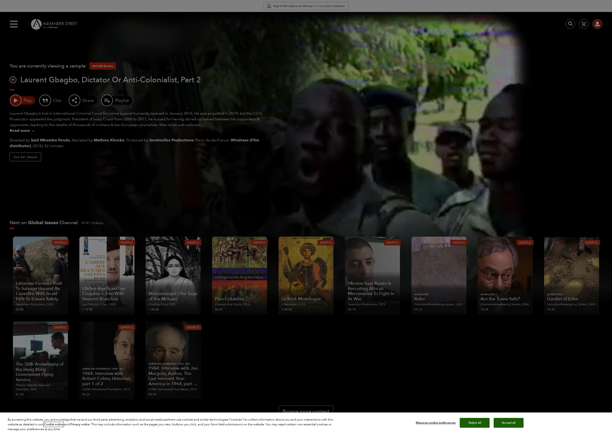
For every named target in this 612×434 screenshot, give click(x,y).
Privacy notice (80, 424)
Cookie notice (53, 424)
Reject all (475, 423)
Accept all (508, 423)
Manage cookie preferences (436, 423)
